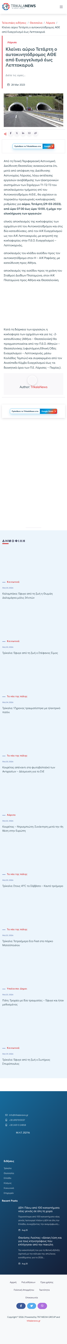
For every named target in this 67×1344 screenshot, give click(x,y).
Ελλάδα (7, 1178)
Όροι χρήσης (46, 1282)
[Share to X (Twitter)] (16, 133)
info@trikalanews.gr (18, 1115)
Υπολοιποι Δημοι (17, 989)
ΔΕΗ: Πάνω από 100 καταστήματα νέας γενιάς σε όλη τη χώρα (39, 1209)
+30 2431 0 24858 (17, 1125)
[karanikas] (33, 452)
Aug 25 (25, 1230)
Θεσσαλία (9, 1173)
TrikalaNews (39, 387)
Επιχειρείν (9, 1193)
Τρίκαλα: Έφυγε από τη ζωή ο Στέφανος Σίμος (30, 653)
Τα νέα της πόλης (17, 696)
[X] (31, 1306)
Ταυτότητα (44, 1289)
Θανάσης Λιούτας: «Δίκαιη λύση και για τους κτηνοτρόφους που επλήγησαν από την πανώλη (40, 1241)
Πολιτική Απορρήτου (24, 1289)
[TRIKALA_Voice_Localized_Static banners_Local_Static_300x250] (33, 305)
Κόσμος (8, 1183)
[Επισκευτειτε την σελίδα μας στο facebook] (21, 1306)
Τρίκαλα (8, 1168)
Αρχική (13, 1282)
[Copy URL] (35, 133)
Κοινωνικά (13, 582)
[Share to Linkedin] (23, 133)
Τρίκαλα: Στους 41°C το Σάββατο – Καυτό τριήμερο (32, 886)
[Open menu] (61, 7)
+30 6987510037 (17, 1120)
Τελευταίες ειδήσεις (14, 22)
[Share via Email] (29, 133)
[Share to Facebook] (10, 133)
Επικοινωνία (32, 1297)
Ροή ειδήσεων (28, 1282)
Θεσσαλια (36, 22)
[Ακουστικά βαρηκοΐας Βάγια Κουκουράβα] (33, 496)
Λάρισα (50, 22)
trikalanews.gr (33, 1320)
